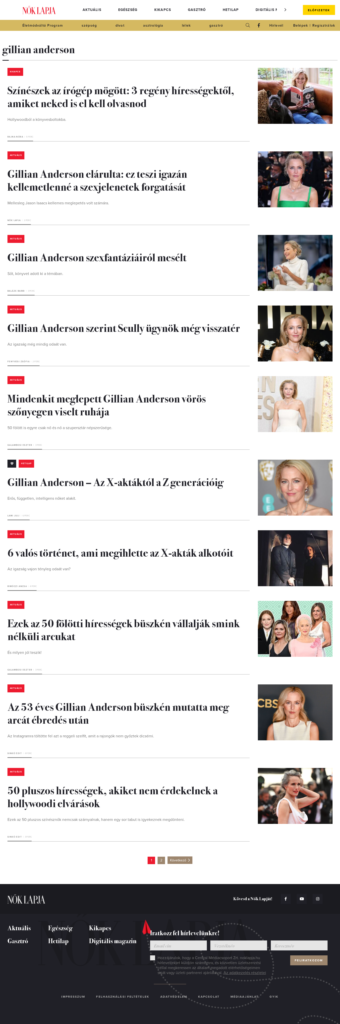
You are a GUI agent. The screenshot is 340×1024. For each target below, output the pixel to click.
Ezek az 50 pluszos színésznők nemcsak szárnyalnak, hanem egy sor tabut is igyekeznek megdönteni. (96, 819)
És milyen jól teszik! (24, 652)
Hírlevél (276, 25)
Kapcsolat (209, 996)
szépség (89, 25)
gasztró (216, 25)
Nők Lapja (39, 10)
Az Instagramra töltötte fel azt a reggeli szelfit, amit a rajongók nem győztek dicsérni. (80, 736)
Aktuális (92, 10)
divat (119, 25)
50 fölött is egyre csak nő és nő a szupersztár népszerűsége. (59, 427)
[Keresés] (247, 25)
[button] (285, 9)
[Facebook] (258, 25)
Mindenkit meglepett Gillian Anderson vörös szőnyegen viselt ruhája (106, 404)
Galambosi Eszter (19, 445)
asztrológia (153, 25)
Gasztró (197, 10)
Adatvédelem (173, 996)
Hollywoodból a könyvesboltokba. (36, 119)
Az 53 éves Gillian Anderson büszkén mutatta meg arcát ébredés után (118, 713)
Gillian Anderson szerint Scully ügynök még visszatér (123, 327)
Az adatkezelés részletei (245, 972)
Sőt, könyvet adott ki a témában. (35, 273)
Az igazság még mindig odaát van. (37, 344)
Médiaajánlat (244, 996)
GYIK (274, 996)
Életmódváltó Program (42, 25)
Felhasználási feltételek (122, 996)
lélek (186, 25)
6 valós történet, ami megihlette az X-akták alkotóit (120, 552)
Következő (178, 860)
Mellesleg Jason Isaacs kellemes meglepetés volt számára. (58, 203)
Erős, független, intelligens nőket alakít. (41, 498)
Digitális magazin (274, 10)
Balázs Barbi (16, 291)
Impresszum (73, 996)
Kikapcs (162, 10)
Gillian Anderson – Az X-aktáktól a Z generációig (115, 481)
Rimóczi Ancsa (17, 586)
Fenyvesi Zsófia (18, 361)
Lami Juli (13, 516)
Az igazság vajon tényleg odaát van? (38, 569)
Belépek (300, 25)
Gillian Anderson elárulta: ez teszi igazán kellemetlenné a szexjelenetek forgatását (97, 180)
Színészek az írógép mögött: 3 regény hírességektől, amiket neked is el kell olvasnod (120, 96)
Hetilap (231, 10)
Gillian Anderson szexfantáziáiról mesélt (96, 257)
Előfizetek (319, 10)
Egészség (127, 10)
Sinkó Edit (14, 753)
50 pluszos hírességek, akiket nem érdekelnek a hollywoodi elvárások (112, 796)
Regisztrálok (323, 25)
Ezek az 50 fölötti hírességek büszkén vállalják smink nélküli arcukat (123, 629)
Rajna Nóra (15, 137)
